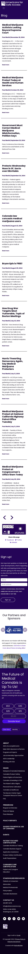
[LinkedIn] (23, 919)
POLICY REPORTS (10, 820)
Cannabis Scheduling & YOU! (12, 780)
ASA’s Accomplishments (11, 746)
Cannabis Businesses (10, 894)
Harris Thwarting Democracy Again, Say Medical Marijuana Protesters (12, 364)
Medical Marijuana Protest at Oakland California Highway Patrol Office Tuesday (13, 416)
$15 (20, 711)
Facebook (10, 540)
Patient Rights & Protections (12, 777)
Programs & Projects (10, 752)
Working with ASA (9, 762)
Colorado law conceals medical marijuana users (12, 218)
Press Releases (8, 814)
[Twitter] (4, 919)
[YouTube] (18, 919)
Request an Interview (10, 808)
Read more (5, 65)
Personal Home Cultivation (12, 787)
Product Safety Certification (12, 855)
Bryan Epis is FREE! (12, 263)
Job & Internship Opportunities (13, 755)
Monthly (15, 729)
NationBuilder (18, 945)
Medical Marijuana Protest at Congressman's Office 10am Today (12, 470)
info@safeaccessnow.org (11, 906)
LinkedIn (14, 542)
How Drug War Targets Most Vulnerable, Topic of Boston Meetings (13, 312)
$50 (8, 706)
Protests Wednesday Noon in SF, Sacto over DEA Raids (14, 168)
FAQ (4, 799)
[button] (3, 630)
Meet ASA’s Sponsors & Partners (14, 749)
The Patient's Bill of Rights (11, 784)
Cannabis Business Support (12, 849)
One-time (6, 729)
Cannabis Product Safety (11, 774)
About (6, 743)
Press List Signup (8, 811)
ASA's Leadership (9, 759)
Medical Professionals (10, 887)
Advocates (7, 884)
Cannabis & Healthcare (11, 790)
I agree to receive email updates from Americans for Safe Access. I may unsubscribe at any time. (12, 591)
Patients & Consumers (10, 881)
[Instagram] (14, 919)
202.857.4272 (7, 903)
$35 (20, 706)
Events (6, 835)
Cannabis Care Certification (10, 865)
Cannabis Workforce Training (13, 846)
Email (18, 935)
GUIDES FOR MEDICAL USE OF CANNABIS (13, 827)
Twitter (19, 540)
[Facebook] (9, 919)
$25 (8, 711)
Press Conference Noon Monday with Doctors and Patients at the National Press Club (13, 146)
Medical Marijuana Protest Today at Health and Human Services (12, 81)
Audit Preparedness (9, 858)
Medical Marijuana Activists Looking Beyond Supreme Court (12, 28)
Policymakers (7, 891)
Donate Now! (14, 721)
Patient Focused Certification (10, 842)
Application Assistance (11, 852)
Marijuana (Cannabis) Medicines (14, 771)
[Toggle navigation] (3, 8)
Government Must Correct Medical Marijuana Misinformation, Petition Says (12, 130)
